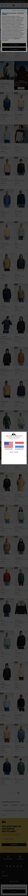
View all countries (14, 452)
